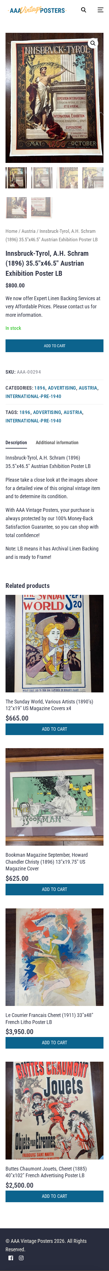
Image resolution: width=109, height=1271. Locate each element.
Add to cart (54, 345)
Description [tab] (16, 442)
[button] (93, 43)
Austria (28, 231)
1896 (39, 388)
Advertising (62, 388)
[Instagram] (21, 1257)
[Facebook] (11, 1257)
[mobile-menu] (97, 10)
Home (11, 231)
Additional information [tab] (57, 442)
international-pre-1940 (33, 396)
